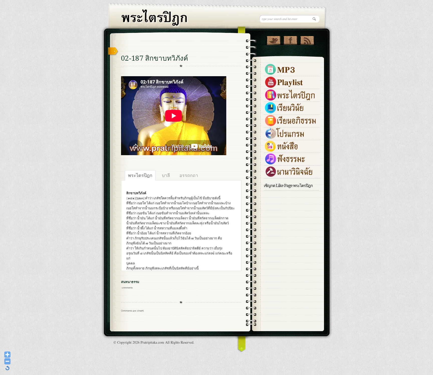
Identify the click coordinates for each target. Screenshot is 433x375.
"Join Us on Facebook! (290, 39)
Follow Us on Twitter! (273, 39)
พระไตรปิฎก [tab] (140, 175)
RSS (307, 39)
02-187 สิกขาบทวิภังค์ (154, 58)
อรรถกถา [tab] (188, 175)
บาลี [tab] (166, 175)
